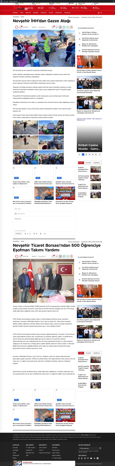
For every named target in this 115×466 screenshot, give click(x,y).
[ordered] (34, 234)
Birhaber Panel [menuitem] (13, 1)
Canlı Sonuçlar (43, 447)
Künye (14, 452)
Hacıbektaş (96, 162)
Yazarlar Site (29, 450)
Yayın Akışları (65, 8)
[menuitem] (1, 1)
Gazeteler (58, 12)
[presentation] (79, 154)
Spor (21, 12)
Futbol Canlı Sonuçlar (44, 452)
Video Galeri (42, 8)
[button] (83, 154)
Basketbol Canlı (30, 452)
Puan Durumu (97, 8)
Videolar (43, 12)
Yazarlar (76, 7)
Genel (22, 16)
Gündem (15, 12)
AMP (27, 455)
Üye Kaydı (15, 450)
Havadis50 (16, 16)
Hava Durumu (53, 8)
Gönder (18, 233)
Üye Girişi (15, 447)
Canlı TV (41, 450)
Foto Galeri (31, 8)
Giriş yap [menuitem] (6, 1)
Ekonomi (28, 12)
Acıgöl (81, 162)
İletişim (14, 458)
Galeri (51, 12)
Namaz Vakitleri (56, 455)
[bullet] (36, 234)
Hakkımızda (16, 455)
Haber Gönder (85, 8)
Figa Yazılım (85, 435)
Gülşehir (88, 162)
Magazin (35, 12)
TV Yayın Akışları (30, 447)
